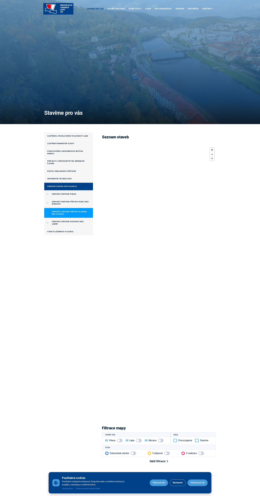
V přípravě (157, 453)
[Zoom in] (212, 150)
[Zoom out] (212, 154)
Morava (152, 440)
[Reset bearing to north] (212, 158)
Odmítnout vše (197, 482)
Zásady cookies (67, 488)
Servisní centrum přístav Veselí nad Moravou (70, 203)
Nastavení (178, 482)
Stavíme (204, 440)
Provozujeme (185, 440)
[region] (159, 282)
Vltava (112, 440)
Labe (132, 440)
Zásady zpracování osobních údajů (88, 488)
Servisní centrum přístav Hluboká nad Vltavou (69, 213)
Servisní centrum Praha (64, 194)
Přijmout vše (159, 482)
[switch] (120, 440)
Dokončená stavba (119, 453)
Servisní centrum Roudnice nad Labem (68, 223)
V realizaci (191, 453)
